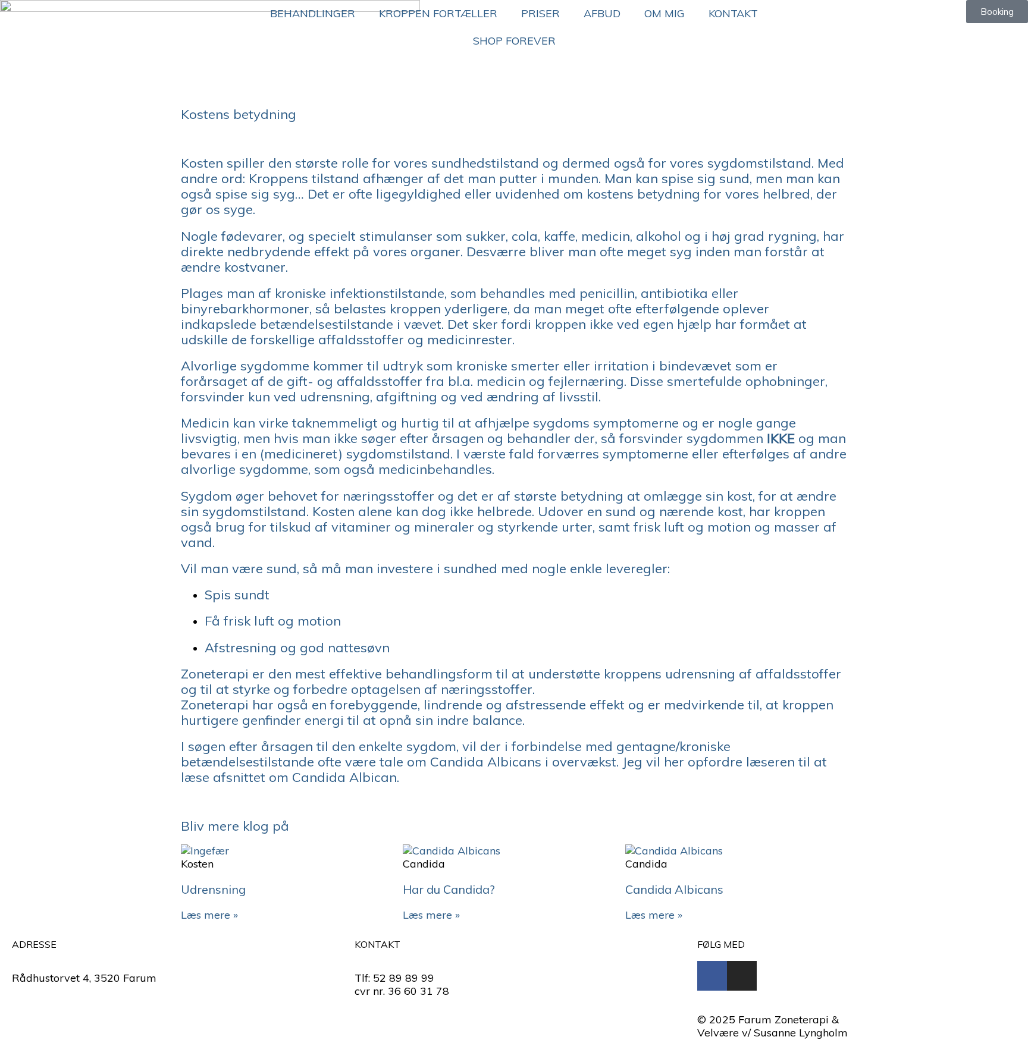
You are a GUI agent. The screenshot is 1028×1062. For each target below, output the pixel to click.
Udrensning (213, 889)
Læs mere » (209, 915)
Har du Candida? (449, 889)
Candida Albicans (674, 889)
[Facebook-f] (712, 976)
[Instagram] (742, 976)
